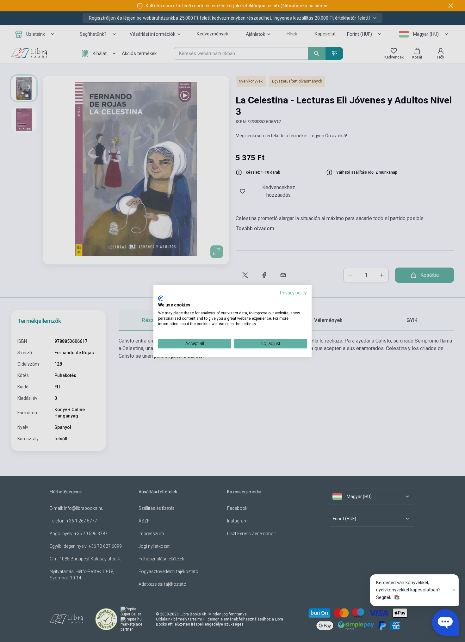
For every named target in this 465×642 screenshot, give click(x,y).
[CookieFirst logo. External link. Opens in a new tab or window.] (160, 298)
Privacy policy (293, 292)
